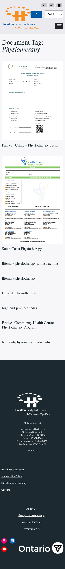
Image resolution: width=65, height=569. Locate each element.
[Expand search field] (36, 14)
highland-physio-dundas (19, 308)
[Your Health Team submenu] (42, 522)
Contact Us (32, 451)
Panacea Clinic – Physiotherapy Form (30, 145)
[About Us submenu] (38, 509)
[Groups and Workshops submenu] (46, 516)
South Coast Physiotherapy (22, 248)
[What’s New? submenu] (40, 529)
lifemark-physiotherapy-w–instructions (30, 263)
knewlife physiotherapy (19, 293)
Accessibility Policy (11, 476)
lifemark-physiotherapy (19, 278)
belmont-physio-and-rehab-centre (26, 342)
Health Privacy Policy (12, 470)
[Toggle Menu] (59, 25)
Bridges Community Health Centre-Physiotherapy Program (28, 324)
